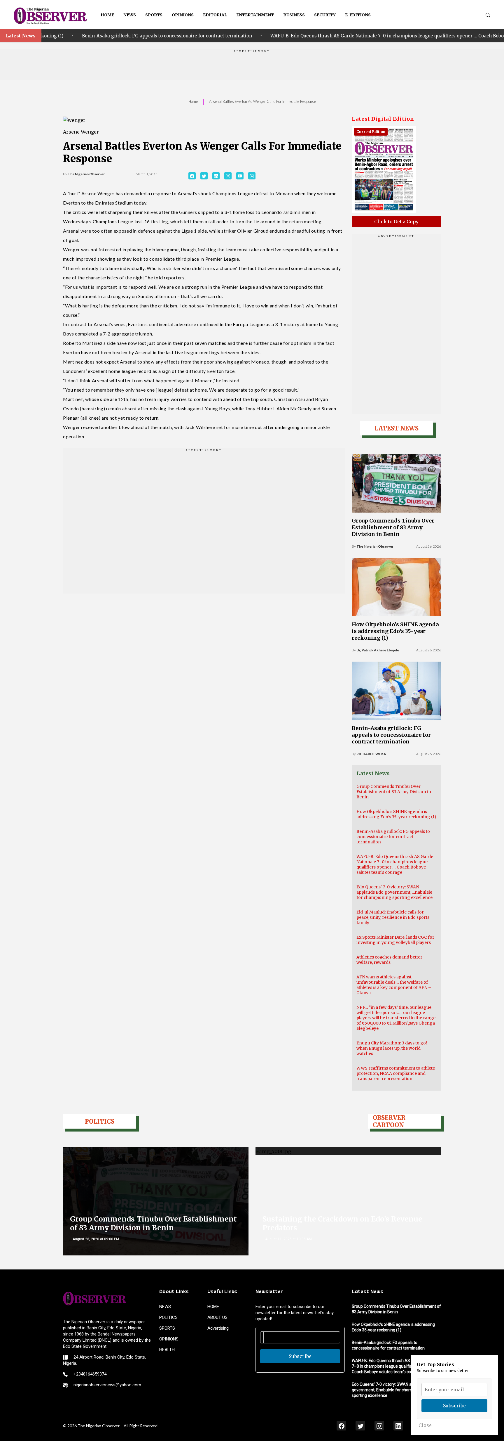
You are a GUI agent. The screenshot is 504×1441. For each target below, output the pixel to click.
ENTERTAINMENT (255, 15)
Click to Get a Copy (396, 221)
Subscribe (300, 1356)
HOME (107, 15)
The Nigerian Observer (86, 174)
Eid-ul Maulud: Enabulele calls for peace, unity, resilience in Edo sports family (392, 917)
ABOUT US (217, 1317)
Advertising (218, 1328)
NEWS (129, 15)
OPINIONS (183, 15)
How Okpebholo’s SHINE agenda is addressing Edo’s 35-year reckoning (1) (395, 631)
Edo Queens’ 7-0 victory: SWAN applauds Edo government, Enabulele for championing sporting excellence (394, 892)
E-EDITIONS (358, 15)
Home (193, 101)
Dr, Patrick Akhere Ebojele (377, 650)
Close (425, 1425)
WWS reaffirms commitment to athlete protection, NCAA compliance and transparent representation (395, 1073)
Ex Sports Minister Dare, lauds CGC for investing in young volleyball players (395, 940)
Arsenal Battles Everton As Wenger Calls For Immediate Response (262, 101)
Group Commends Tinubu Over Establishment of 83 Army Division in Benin (393, 527)
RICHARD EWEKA (371, 754)
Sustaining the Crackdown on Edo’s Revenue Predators (342, 1223)
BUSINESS (294, 15)
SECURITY (325, 15)
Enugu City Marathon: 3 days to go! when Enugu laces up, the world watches (391, 1048)
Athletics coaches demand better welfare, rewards (389, 959)
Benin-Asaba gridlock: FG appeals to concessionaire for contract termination (391, 735)
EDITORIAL (215, 15)
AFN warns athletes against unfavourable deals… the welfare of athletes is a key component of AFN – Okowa (393, 984)
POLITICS (168, 1317)
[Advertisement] (252, 66)
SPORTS (153, 15)
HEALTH (167, 1349)
